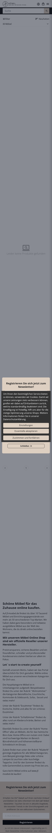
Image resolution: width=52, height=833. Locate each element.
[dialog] (26, 416)
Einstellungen (26, 425)
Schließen (27, 446)
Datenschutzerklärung (14, 419)
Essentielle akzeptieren (26, 431)
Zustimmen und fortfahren (26, 437)
